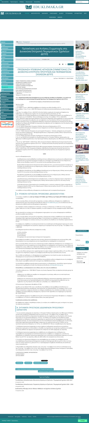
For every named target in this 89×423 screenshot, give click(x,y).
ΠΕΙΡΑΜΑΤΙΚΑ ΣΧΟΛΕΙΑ (34, 59)
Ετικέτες (30, 416)
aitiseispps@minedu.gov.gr (56, 265)
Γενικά (3, 45)
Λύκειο (3, 57)
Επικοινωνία (29, 2)
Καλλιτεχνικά (5, 78)
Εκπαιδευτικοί (78, 13)
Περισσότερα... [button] (15, 420)
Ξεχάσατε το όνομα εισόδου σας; (81, 257)
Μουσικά (4, 81)
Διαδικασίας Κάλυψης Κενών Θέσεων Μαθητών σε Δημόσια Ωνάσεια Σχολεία (38, 388)
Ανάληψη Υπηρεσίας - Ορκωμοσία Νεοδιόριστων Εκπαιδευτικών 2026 (82, 116)
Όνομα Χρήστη (79, 235)
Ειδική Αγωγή (5, 63)
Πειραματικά (5, 87)
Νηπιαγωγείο (5, 48)
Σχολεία (27, 13)
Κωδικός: (78, 240)
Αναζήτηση (24, 416)
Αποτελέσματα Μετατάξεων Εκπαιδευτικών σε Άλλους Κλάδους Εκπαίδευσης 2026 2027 (81, 137)
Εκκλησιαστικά (5, 72)
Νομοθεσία (52, 17)
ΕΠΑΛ (3, 60)
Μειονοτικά (4, 84)
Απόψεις (22, 2)
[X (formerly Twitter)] (66, 64)
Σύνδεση (82, 248)
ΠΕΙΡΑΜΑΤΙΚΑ (19, 363)
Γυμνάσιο (4, 54)
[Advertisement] (44, 28)
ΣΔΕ (3, 90)
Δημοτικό (4, 51)
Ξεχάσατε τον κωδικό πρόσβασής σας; (82, 253)
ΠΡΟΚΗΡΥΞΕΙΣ (28, 363)
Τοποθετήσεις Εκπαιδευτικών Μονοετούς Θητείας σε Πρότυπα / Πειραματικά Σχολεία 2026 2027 (44, 380)
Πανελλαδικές (53, 13)
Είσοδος (34, 416)
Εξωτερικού (4, 69)
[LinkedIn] (63, 64)
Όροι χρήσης (17, 416)
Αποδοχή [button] (83, 420)
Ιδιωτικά (4, 75)
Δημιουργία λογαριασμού (80, 261)
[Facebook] (60, 64)
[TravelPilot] (6, 124)
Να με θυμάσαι (81, 245)
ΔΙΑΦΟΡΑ (60, 17)
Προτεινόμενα (14, 2)
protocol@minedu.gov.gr (52, 202)
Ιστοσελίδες (37, 2)
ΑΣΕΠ (85, 13)
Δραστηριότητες (35, 13)
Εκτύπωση (70, 64)
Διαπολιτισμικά (5, 66)
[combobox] (82, 2)
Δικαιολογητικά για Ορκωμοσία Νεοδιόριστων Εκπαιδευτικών (82, 97)
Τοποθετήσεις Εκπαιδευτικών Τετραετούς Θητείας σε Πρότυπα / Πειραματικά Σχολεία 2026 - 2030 (44, 384)
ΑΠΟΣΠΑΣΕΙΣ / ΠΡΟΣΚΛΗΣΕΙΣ (40, 363)
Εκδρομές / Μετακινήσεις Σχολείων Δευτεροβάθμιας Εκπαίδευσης (81, 54)
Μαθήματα (45, 13)
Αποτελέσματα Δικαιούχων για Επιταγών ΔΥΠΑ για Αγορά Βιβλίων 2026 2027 (82, 158)
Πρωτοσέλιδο (5, 2)
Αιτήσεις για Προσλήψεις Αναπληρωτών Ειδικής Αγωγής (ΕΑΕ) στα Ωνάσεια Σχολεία (81, 180)
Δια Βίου (61, 13)
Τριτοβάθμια (69, 13)
